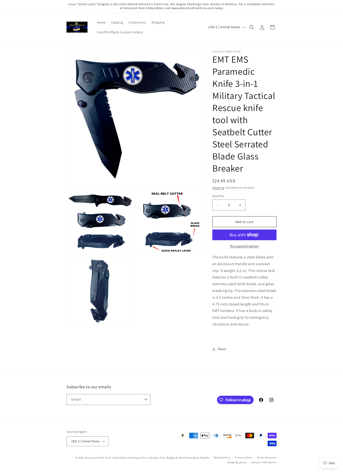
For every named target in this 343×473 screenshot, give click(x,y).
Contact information (263, 462)
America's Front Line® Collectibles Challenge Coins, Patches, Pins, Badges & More (135, 457)
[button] (252, 27)
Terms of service (266, 457)
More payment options (244, 246)
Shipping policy (237, 462)
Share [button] (222, 349)
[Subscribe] (145, 399)
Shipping (218, 187)
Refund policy (222, 457)
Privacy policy (243, 457)
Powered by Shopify (197, 457)
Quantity (218, 196)
